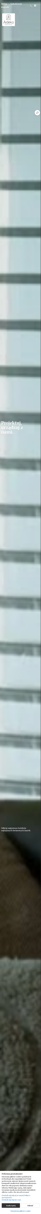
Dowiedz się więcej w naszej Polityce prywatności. (16, 1196)
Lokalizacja (16, 4)
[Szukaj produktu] (37, 112)
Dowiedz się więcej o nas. (11, 1200)
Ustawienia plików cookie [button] (20, 1211)
